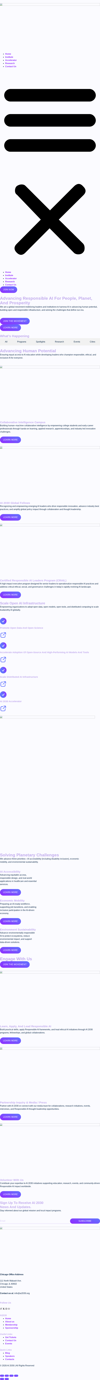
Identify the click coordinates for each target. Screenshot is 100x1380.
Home (8, 54)
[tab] (6, 341)
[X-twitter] (4, 1309)
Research (10, 63)
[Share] (11, 1376)
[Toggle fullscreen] (7, 1376)
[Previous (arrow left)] (2, 1379)
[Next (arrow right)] (7, 1379)
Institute (9, 57)
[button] (50, 169)
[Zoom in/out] (2, 1376)
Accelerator (11, 60)
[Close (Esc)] (16, 1376)
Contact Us (10, 66)
